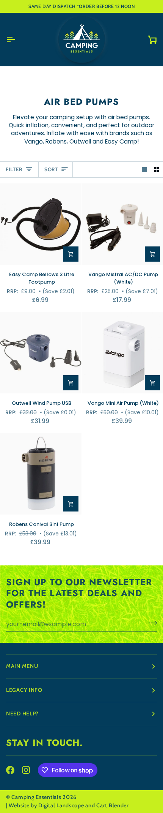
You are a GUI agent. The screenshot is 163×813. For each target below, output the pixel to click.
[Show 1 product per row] (144, 169)
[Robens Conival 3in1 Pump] (41, 474)
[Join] (150, 623)
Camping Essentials (36, 797)
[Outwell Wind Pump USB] (41, 352)
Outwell (80, 141)
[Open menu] (17, 39)
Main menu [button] (22, 666)
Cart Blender (112, 805)
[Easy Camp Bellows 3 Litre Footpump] (41, 224)
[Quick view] (70, 254)
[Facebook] (10, 770)
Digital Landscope (61, 805)
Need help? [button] (22, 713)
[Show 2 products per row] (156, 169)
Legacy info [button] (24, 690)
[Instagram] (26, 770)
